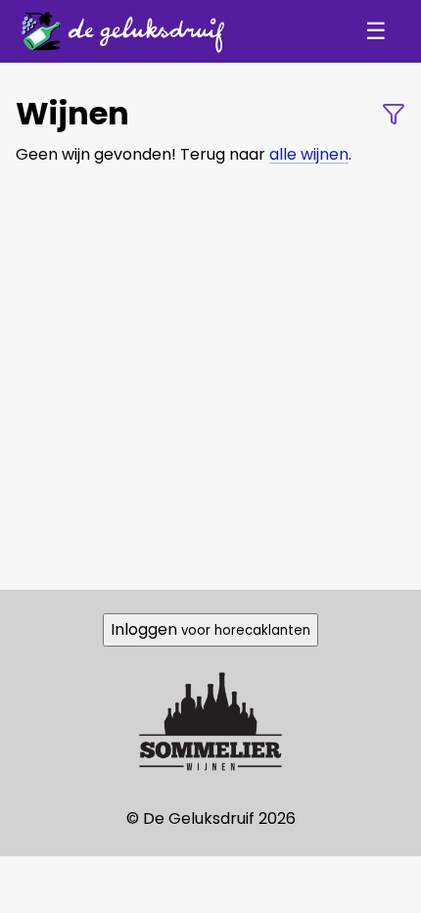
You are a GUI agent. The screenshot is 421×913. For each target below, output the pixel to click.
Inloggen (210, 629)
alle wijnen (309, 154)
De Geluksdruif (118, 31)
